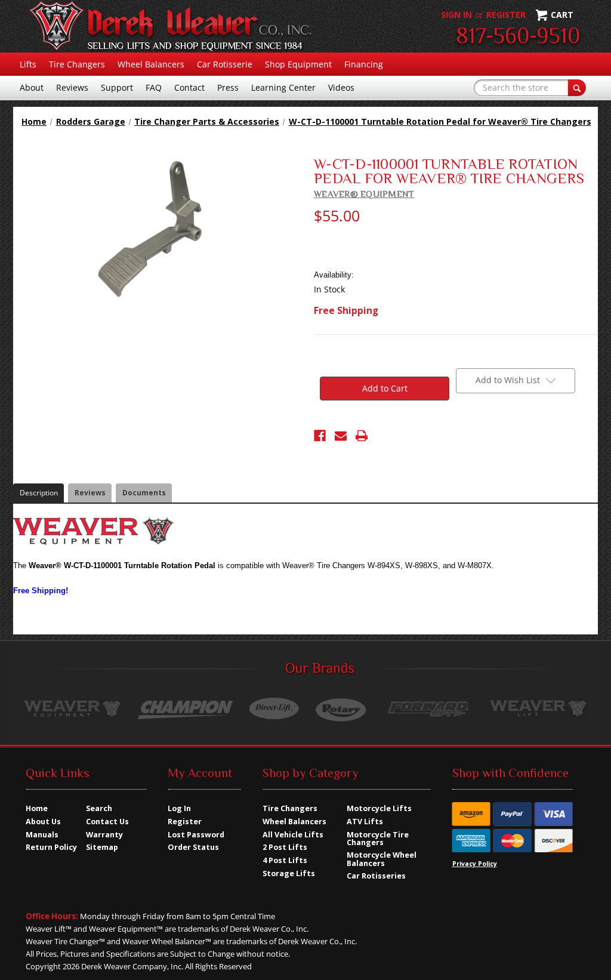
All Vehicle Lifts (293, 835)
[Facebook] (320, 435)
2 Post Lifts (285, 847)
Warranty (104, 835)
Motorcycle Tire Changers (378, 839)
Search (99, 808)
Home (37, 808)
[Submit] (577, 87)
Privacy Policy (474, 863)
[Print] (362, 435)
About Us (43, 821)
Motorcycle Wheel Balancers (381, 859)
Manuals (42, 835)
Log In (179, 808)
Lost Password (196, 835)
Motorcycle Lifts (379, 808)
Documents (144, 492)
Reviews (72, 87)
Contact (189, 87)
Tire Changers (77, 64)
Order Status (193, 847)
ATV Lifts (365, 821)
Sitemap (102, 847)
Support (117, 87)
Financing (363, 64)
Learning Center (283, 87)
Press (228, 87)
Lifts (28, 64)
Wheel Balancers (151, 64)
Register (506, 14)
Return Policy (51, 847)
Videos (341, 87)
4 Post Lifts (285, 860)
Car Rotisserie (224, 64)
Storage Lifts (289, 873)
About (32, 87)
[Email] (341, 435)
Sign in (456, 14)
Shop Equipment (298, 64)
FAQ (154, 87)
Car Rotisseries (376, 876)
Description (39, 492)
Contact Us (107, 821)
